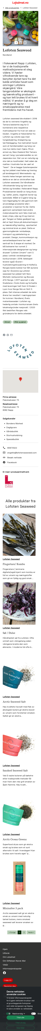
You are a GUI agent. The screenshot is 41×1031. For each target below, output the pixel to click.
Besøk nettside (14, 457)
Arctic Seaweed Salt (14, 701)
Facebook (12, 462)
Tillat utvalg (20, 1023)
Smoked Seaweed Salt (15, 770)
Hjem (5, 949)
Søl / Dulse (9, 632)
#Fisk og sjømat (20, 322)
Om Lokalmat (9, 957)
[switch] (33, 1013)
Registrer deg (10, 986)
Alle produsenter (12, 8)
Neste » (31, 932)
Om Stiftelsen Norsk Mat (14, 961)
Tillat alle (20, 1017)
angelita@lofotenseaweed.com (22, 452)
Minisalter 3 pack (13, 908)
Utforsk (6, 953)
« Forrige (12, 932)
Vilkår (5, 965)
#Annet (7, 322)
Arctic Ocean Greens (15, 839)
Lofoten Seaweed (30, 8)
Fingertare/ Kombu (14, 564)
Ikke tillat (20, 1028)
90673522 (12, 448)
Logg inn (8, 980)
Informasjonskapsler (12, 968)
